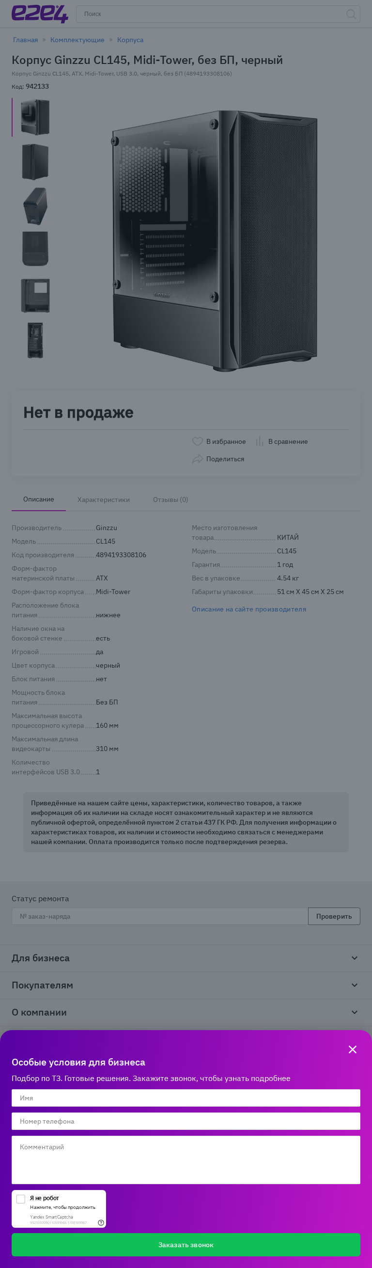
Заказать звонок (186, 1244)
